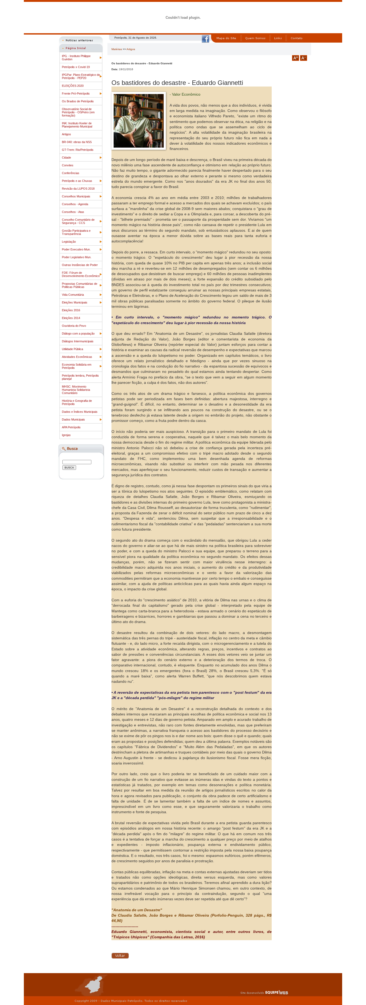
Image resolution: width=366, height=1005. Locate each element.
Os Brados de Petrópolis (78, 101)
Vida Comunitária (73, 294)
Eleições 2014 (71, 318)
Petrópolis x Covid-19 (76, 67)
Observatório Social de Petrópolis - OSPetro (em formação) (78, 112)
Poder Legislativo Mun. (76, 257)
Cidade (66, 157)
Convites (67, 165)
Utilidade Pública (72, 349)
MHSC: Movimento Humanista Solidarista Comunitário (76, 390)
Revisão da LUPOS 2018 (78, 188)
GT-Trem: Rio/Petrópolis (78, 149)
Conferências (70, 173)
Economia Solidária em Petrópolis (76, 366)
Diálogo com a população (78, 333)
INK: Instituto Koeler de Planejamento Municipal (77, 125)
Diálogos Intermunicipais (78, 341)
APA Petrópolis (71, 427)
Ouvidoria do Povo (74, 325)
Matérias (116, 49)
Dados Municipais (73, 419)
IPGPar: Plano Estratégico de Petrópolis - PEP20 (81, 76)
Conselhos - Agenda (75, 204)
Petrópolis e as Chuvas (77, 180)
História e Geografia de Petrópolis (77, 402)
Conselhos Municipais (76, 196)
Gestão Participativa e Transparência (76, 232)
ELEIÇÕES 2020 (73, 85)
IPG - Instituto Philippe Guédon (76, 57)
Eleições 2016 (71, 310)
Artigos (66, 134)
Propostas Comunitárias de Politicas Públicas (79, 285)
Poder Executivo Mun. (76, 249)
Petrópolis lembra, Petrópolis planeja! (80, 377)
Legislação (69, 241)
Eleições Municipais (74, 302)
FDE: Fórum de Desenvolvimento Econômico (81, 274)
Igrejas (66, 435)
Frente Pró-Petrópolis (76, 93)
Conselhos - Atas (73, 211)
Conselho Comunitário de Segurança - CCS (78, 221)
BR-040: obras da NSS (77, 142)
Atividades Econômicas (77, 356)
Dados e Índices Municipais (80, 411)
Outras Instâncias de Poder (80, 265)
